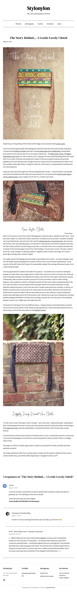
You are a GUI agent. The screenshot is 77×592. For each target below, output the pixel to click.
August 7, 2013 (13, 488)
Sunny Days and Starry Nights (26, 499)
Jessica (11, 485)
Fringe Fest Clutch (12, 428)
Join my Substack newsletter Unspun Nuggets (64, 575)
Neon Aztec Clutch (57, 154)
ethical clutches (20, 151)
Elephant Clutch (39, 310)
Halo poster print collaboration (50, 151)
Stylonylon (38, 8)
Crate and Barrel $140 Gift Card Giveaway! (24, 501)
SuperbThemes (50, 587)
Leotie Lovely (60, 144)
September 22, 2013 (15, 534)
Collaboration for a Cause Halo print (51, 241)
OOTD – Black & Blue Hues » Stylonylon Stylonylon (26, 532)
